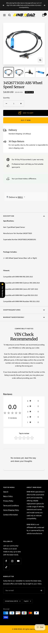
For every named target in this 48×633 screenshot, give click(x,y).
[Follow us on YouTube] (18, 561)
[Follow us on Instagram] (12, 561)
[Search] (9, 15)
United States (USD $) (11, 601)
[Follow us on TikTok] (6, 567)
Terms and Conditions (11, 505)
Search (5, 492)
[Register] (41, 590)
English (26, 601)
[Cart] (43, 15)
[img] (12, 413)
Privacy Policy (8, 501)
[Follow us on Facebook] (6, 561)
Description (8, 216)
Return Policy (8, 496)
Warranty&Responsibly (13, 317)
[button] (34, 400)
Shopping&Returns (12, 310)
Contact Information (10, 514)
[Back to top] (40, 615)
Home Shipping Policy (11, 510)
